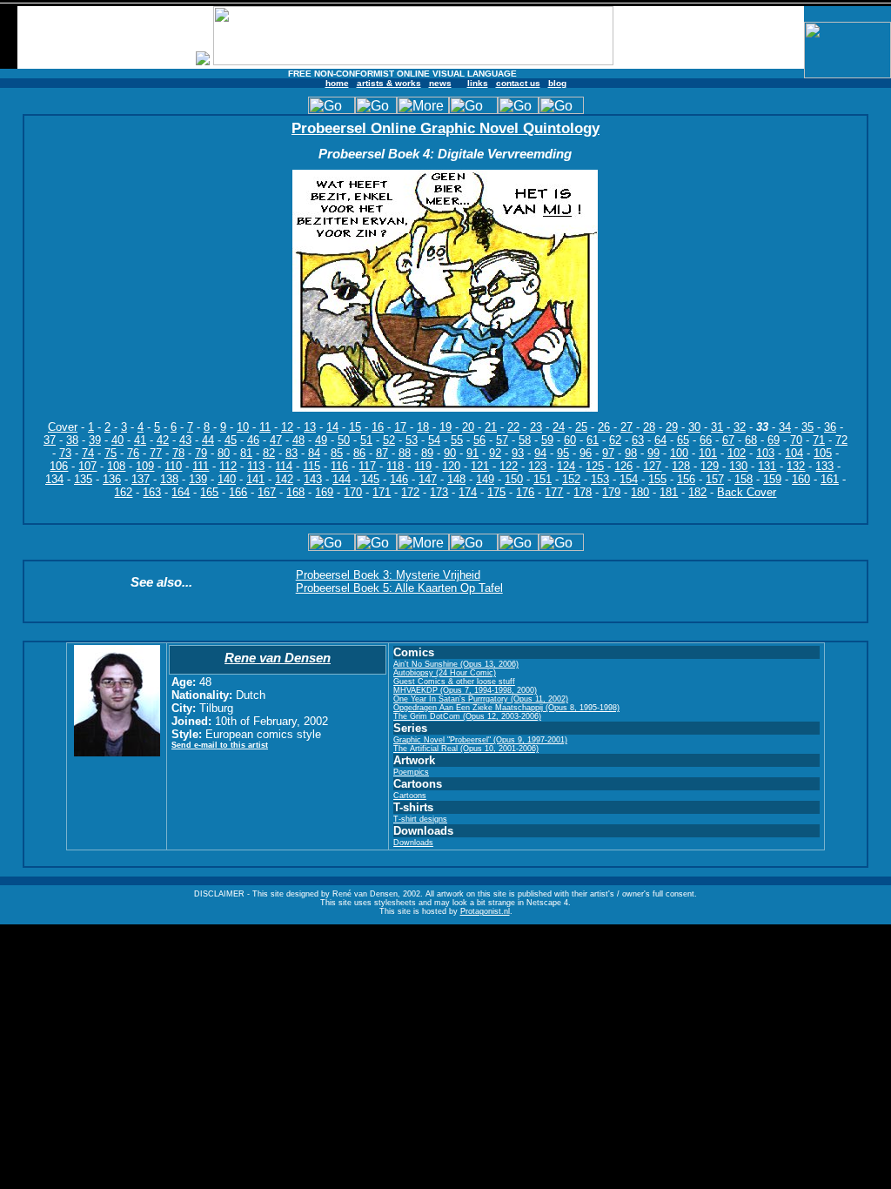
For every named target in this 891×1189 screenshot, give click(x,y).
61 (592, 440)
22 (513, 426)
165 (209, 492)
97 (608, 453)
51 (366, 440)
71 (819, 440)
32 (740, 426)
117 (367, 466)
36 (830, 426)
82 (269, 453)
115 (311, 466)
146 (399, 479)
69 (773, 440)
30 (694, 426)
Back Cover (746, 492)
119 (423, 466)
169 (324, 492)
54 (434, 440)
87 (382, 453)
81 (246, 453)
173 (439, 492)
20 (468, 426)
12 (287, 426)
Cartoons (409, 795)
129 (709, 466)
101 (708, 453)
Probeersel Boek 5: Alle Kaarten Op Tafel (399, 587)
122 (508, 466)
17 (400, 426)
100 (679, 453)
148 (456, 479)
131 (767, 466)
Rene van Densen (277, 657)
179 (611, 492)
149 (485, 479)
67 (728, 440)
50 (344, 440)
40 (117, 440)
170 (353, 492)
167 (267, 492)
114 (283, 466)
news (440, 83)
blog (557, 83)
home (337, 83)
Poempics (411, 772)
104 (794, 453)
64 (660, 440)
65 (683, 440)
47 (276, 440)
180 (640, 492)
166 (238, 492)
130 (738, 466)
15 (355, 426)
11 (265, 426)
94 (540, 453)
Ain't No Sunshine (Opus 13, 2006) (456, 664)
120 (451, 466)
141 (255, 479)
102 (736, 453)
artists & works (389, 83)
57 (502, 440)
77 (156, 453)
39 (95, 440)
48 (298, 440)
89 (427, 453)
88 (405, 453)
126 (623, 466)
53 (411, 440)
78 (178, 453)
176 (525, 492)
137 (140, 479)
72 (841, 440)
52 (389, 440)
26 (604, 426)
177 (554, 492)
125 (595, 466)
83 (291, 453)
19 (445, 426)
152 (571, 479)
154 (629, 479)
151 (542, 479)
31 (717, 426)
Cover (62, 426)
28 (649, 426)
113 (256, 466)
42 (163, 440)
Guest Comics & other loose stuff (454, 681)
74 (88, 453)
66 (706, 440)
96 (585, 453)
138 (169, 479)
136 (112, 479)
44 (208, 440)
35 (807, 426)
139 (198, 479)
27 (626, 426)
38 (72, 440)
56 (479, 440)
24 (559, 426)
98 (631, 453)
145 (370, 479)
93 (518, 453)
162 (123, 492)
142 (284, 479)
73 (65, 453)
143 (313, 479)
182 (697, 492)
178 (582, 492)
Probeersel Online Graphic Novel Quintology (445, 128)
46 (253, 440)
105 (823, 453)
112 (228, 466)
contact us (518, 83)
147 (428, 479)
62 (615, 440)
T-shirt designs (420, 819)
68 (751, 440)
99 (653, 453)
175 (496, 492)
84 (314, 453)
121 (480, 466)
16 (378, 426)
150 (514, 479)
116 (339, 466)
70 (796, 440)
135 (83, 479)
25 (581, 426)
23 (536, 426)
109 (145, 466)
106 (59, 466)
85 (337, 453)
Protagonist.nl (485, 911)
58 (525, 440)
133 (824, 466)
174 (468, 492)
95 (563, 453)
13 (310, 426)
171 (381, 492)
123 (537, 466)
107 (87, 466)
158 (743, 479)
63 (638, 440)
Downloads (413, 842)
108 (116, 466)
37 (50, 440)
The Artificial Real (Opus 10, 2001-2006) (466, 748)
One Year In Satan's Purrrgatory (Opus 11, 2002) (480, 699)
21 (491, 426)
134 (54, 479)
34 (785, 426)
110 (173, 466)
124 (566, 466)
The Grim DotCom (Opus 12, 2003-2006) (467, 716)
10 (243, 426)
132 (796, 466)
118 (395, 466)
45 (230, 440)
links (477, 83)
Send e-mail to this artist (219, 745)
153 (600, 479)
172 (410, 492)
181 (669, 492)
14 (332, 426)
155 (657, 479)
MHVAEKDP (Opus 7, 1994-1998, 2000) (465, 690)
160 (801, 479)
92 (495, 453)
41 (140, 440)
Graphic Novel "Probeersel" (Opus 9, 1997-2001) (480, 740)
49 (321, 440)
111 (200, 466)
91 (472, 453)
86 (359, 453)
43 (185, 440)
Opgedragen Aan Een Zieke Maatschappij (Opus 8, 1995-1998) (506, 707)
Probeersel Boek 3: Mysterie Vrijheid (388, 574)
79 (201, 453)
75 (110, 453)
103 (765, 453)
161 (830, 479)
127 (652, 466)
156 (686, 479)
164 (180, 492)
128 (681, 466)
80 (224, 453)
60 (570, 440)
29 (672, 426)
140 (227, 479)
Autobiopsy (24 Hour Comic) (444, 672)
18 (423, 426)
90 (450, 453)
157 (715, 479)
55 (457, 440)
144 (341, 479)
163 (152, 492)
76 (133, 453)
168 (295, 492)
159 (772, 479)
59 (547, 440)
